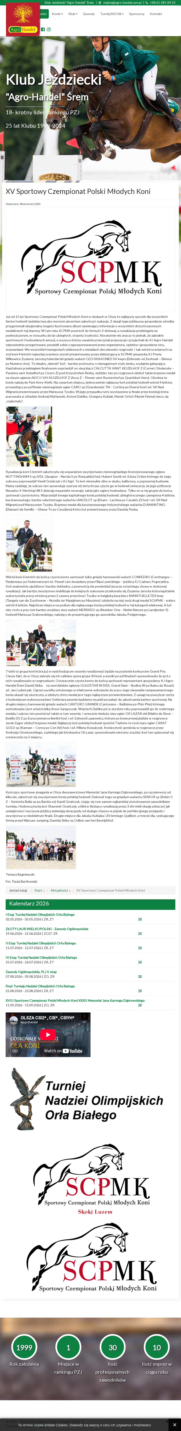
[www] (140, 919)
